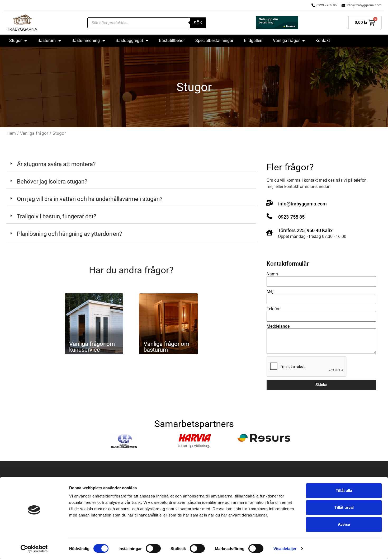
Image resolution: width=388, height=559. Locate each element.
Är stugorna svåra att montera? (56, 164)
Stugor (15, 40)
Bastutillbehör (172, 40)
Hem (11, 133)
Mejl (271, 291)
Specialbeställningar (214, 40)
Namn (272, 274)
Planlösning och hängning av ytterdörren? (69, 234)
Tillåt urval (344, 507)
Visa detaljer (284, 548)
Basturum (46, 40)
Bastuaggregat (129, 40)
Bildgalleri (253, 40)
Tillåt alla (344, 490)
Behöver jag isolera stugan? (52, 181)
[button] (131, 164)
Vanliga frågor (286, 40)
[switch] (153, 548)
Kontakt (322, 40)
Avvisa (344, 524)
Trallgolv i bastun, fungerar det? (56, 216)
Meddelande (278, 326)
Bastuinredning (86, 40)
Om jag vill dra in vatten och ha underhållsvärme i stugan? (89, 199)
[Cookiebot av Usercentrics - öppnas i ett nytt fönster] (34, 549)
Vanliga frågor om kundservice (92, 347)
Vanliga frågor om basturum (166, 347)
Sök (198, 22)
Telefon (274, 309)
